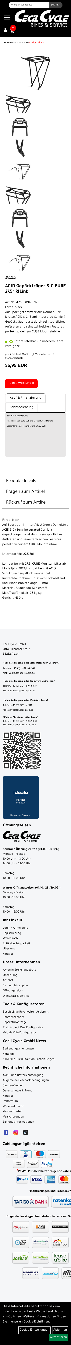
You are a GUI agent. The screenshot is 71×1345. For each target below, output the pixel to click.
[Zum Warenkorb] (12, 32)
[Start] (5, 43)
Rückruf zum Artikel (26, 502)
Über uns (9, 949)
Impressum (10, 1101)
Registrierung (12, 933)
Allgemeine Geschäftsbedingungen (26, 1080)
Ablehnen (60, 1330)
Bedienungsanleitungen (18, 1049)
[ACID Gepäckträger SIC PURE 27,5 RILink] (35, 73)
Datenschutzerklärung (17, 1091)
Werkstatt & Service (16, 996)
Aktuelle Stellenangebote (19, 970)
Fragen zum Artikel (25, 492)
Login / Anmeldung (15, 928)
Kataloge (8, 1054)
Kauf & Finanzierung (25, 398)
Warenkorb (10, 938)
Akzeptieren (58, 1337)
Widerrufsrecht (13, 1106)
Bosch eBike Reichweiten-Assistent (25, 1012)
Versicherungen (13, 1117)
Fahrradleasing (22, 407)
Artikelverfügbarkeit (16, 943)
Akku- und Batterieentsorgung (23, 1075)
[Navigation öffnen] (7, 18)
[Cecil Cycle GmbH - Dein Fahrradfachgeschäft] (42, 18)
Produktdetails (21, 481)
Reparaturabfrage (15, 1022)
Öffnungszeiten (13, 991)
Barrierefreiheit (13, 1085)
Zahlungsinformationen (18, 1122)
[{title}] (5, 30)
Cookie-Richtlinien (36, 1322)
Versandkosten (12, 1111)
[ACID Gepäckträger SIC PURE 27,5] (20, 103)
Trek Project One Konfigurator (23, 1027)
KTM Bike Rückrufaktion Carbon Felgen (29, 1059)
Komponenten (17, 43)
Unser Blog (10, 975)
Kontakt (8, 954)
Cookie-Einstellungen (34, 1330)
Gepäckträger (36, 43)
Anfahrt (8, 980)
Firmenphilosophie (15, 985)
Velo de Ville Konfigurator (20, 1033)
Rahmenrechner (13, 1017)
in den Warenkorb (21, 383)
